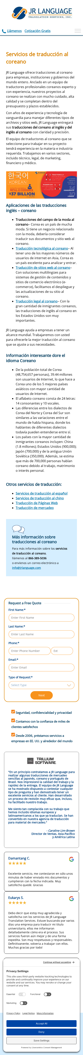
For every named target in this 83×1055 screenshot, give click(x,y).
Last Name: (16, 626)
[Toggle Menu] (78, 31)
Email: (13, 660)
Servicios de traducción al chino (40, 498)
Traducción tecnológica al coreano (42, 248)
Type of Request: (20, 677)
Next (41, 695)
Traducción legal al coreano (37, 301)
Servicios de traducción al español (41, 493)
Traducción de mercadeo (35, 508)
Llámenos (14, 31)
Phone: (13, 643)
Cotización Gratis (38, 31)
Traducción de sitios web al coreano (43, 267)
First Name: (17, 610)
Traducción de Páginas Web (37, 503)
